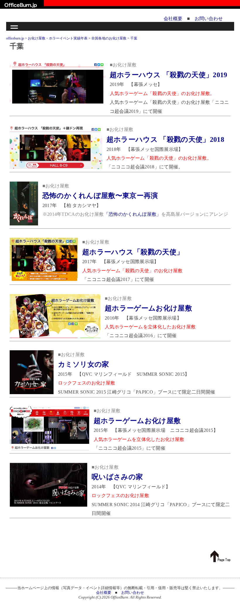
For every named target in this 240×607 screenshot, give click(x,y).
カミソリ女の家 (83, 364)
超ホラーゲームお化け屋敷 (148, 308)
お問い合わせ (209, 18)
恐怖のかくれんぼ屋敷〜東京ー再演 (100, 195)
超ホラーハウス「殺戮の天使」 (133, 252)
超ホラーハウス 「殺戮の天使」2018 (165, 139)
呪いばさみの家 (117, 477)
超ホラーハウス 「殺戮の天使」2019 (168, 75)
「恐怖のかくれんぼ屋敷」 (132, 214)
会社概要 (173, 18)
